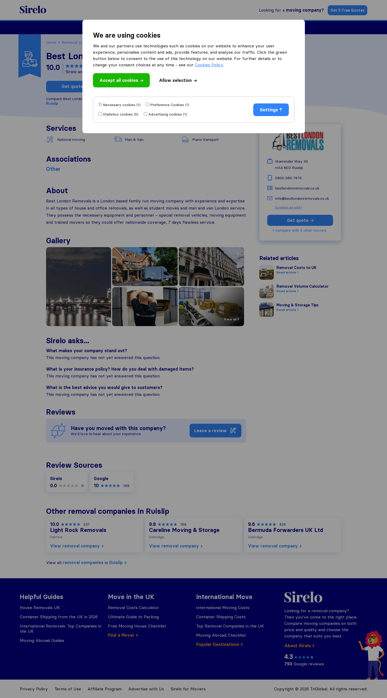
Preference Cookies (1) (169, 104)
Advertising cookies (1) (167, 114)
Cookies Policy (209, 64)
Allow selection (175, 80)
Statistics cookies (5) (120, 114)
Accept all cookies (119, 80)
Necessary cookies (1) (122, 104)
